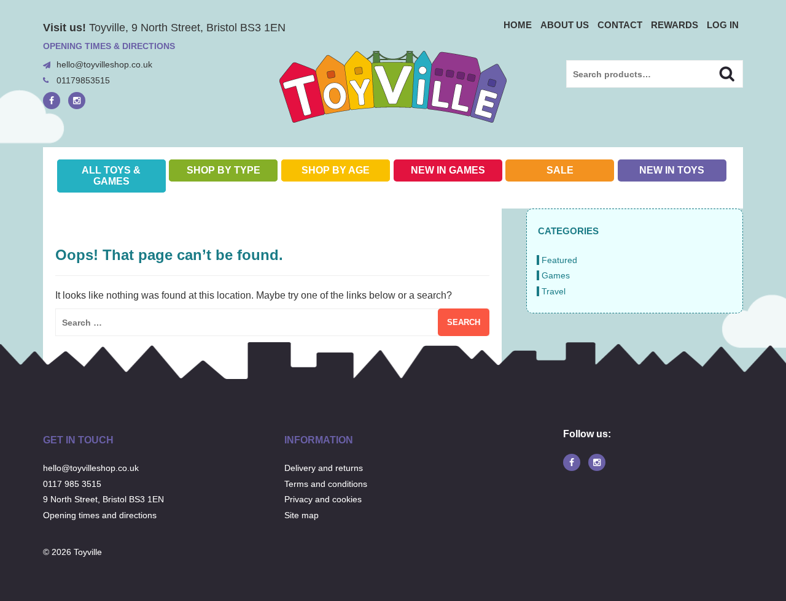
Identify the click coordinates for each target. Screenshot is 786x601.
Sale (560, 170)
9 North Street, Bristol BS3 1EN (103, 499)
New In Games (448, 170)
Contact (619, 25)
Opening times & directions (109, 46)
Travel (554, 291)
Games (556, 275)
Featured (559, 260)
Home (518, 25)
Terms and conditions (325, 484)
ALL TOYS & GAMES (111, 175)
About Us (564, 25)
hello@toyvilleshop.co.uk (104, 64)
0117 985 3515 (72, 484)
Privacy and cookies (323, 499)
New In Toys (671, 170)
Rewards (674, 25)
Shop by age (336, 170)
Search (716, 72)
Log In (723, 25)
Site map (301, 515)
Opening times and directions (100, 515)
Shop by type (223, 170)
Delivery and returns (323, 468)
